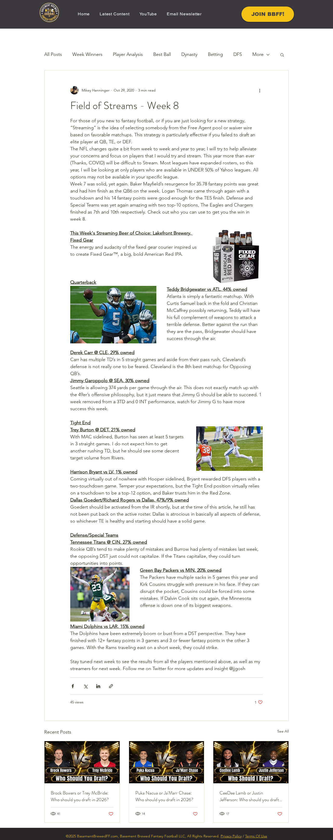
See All (283, 731)
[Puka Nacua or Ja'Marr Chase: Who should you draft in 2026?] (166, 762)
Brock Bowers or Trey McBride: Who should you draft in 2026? (80, 796)
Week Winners (87, 54)
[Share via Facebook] (72, 686)
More (258, 54)
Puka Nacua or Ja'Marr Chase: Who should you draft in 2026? (164, 796)
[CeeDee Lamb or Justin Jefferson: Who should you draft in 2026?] (251, 762)
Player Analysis (128, 54)
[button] (282, 55)
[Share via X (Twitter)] (85, 686)
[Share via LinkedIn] (98, 686)
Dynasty (189, 54)
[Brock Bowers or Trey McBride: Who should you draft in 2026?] (82, 762)
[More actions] (260, 90)
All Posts (53, 54)
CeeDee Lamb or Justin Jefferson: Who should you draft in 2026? (249, 796)
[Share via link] (110, 686)
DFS (237, 54)
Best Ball (162, 54)
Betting (215, 54)
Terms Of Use (256, 836)
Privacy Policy (231, 836)
